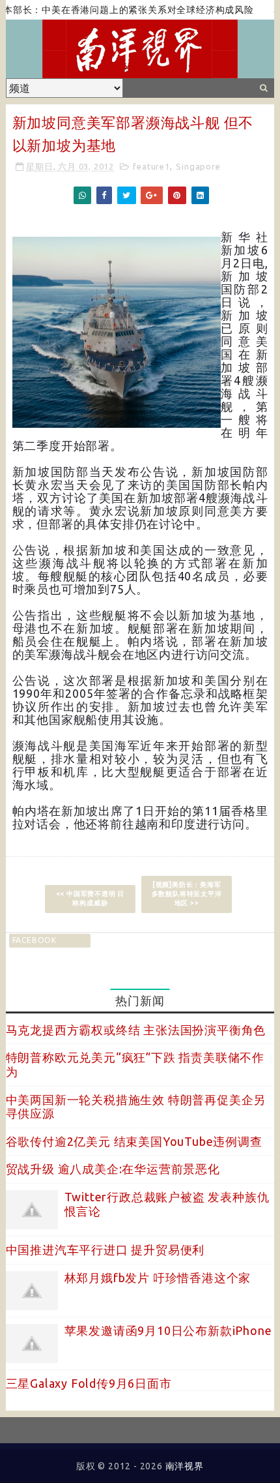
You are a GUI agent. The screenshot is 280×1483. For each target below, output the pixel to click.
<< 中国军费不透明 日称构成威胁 (90, 898)
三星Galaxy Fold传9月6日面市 (89, 1383)
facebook (34, 940)
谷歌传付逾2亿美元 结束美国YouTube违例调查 (134, 1141)
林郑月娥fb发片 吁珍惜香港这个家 (157, 1277)
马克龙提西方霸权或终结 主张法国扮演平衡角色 (136, 1029)
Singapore (198, 166)
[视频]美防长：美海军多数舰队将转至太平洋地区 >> (187, 893)
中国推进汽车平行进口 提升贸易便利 (105, 1249)
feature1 (151, 166)
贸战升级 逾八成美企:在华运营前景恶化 (113, 1168)
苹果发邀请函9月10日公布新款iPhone (168, 1330)
